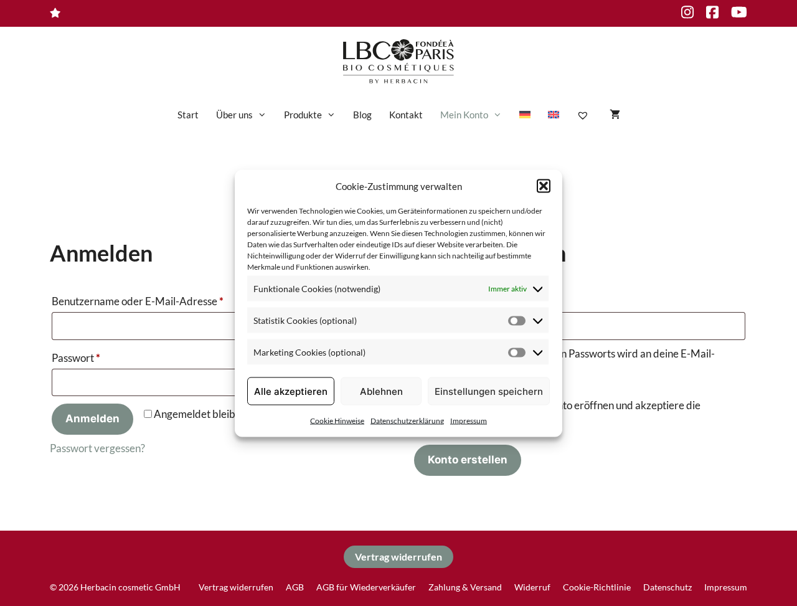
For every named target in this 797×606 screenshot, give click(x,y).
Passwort (104, 357)
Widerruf (532, 587)
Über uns (234, 114)
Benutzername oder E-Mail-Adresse (165, 301)
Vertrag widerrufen (398, 556)
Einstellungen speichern (489, 391)
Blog (362, 114)
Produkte (303, 114)
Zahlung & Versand (465, 587)
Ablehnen (381, 391)
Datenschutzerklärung (407, 420)
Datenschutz (667, 587)
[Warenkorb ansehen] (615, 114)
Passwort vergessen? (97, 448)
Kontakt (406, 114)
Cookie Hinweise (337, 420)
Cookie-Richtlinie (597, 587)
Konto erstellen (467, 459)
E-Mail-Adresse (481, 301)
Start (188, 114)
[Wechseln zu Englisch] (553, 114)
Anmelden (92, 418)
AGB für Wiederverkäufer (366, 587)
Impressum (468, 420)
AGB (295, 587)
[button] (543, 185)
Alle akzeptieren (291, 391)
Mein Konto (464, 114)
